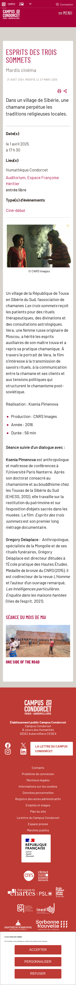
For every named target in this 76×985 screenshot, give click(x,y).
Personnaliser (37, 961)
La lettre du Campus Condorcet (51, 748)
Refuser (38, 973)
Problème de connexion (38, 774)
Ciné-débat (15, 210)
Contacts (38, 767)
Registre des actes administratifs (38, 799)
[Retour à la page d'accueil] (11, 15)
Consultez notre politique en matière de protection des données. (27, 941)
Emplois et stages (38, 805)
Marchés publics (38, 830)
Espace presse (38, 824)
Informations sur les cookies (38, 786)
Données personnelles (38, 792)
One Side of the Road (23, 662)
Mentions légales (38, 780)
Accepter (38, 949)
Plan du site (38, 811)
